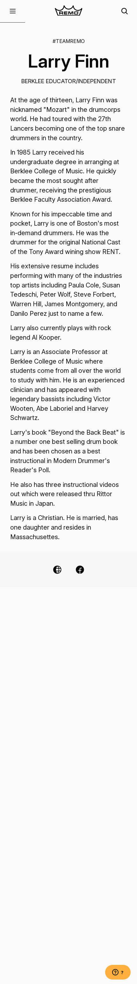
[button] (12, 11)
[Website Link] (57, 569)
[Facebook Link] (80, 569)
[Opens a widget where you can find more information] (118, 973)
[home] (68, 11)
